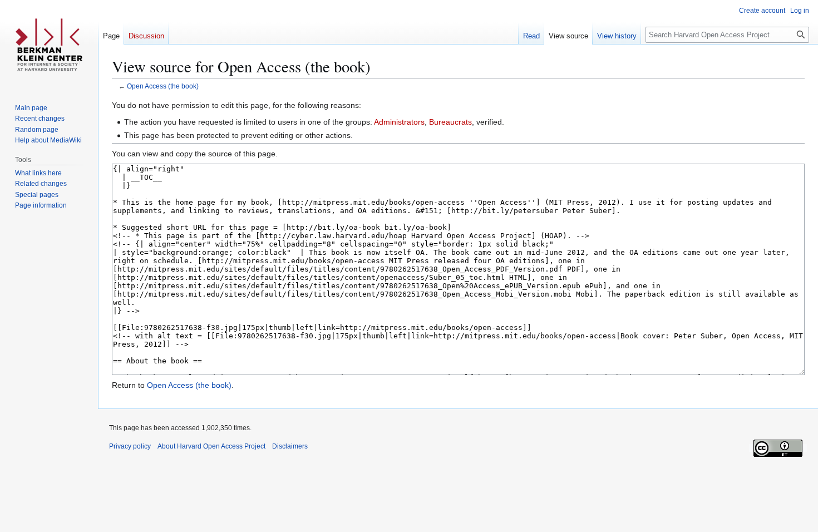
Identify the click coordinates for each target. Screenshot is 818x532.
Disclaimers (290, 446)
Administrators (399, 121)
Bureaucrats (450, 121)
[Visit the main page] (48, 44)
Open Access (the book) (163, 86)
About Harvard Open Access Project (211, 446)
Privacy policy (130, 446)
